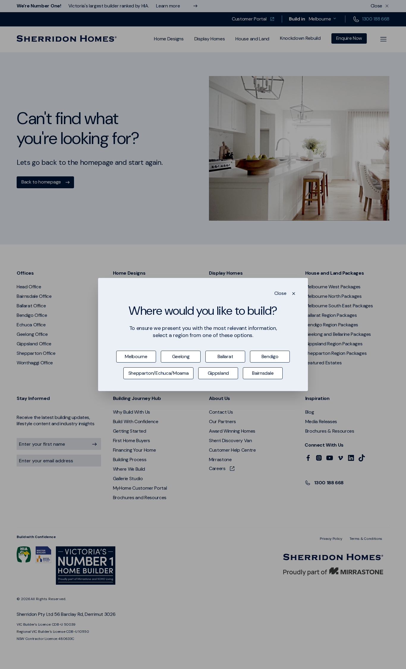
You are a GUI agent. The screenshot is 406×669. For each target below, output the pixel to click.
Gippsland (218, 373)
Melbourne (136, 356)
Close (280, 293)
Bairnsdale (262, 373)
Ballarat (225, 356)
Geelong (181, 356)
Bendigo (270, 356)
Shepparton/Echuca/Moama (158, 373)
